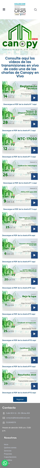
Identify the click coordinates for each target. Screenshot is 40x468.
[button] (5, 463)
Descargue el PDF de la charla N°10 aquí (19, 340)
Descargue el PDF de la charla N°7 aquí (18, 262)
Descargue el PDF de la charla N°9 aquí (18, 314)
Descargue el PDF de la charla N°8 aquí (18, 288)
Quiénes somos (10, 448)
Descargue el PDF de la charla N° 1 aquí (20, 104)
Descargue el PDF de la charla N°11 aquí (19, 366)
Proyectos (8, 454)
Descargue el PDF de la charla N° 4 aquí (20, 183)
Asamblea (8, 460)
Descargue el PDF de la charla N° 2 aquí (19, 130)
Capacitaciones (10, 457)
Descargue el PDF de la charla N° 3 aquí (19, 157)
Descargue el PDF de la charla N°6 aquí (18, 235)
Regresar (20, 399)
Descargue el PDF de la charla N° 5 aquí (20, 209)
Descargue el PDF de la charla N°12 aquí (19, 393)
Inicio (6, 444)
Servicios (7, 451)
